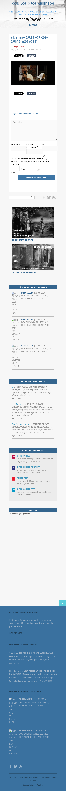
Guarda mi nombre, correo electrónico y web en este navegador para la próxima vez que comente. (30, 161)
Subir (62, 603)
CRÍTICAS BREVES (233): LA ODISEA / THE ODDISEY (30, 425)
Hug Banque (17, 404)
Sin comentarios (35, 49)
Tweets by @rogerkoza (19, 513)
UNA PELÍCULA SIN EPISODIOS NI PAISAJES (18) (28, 405)
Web (44, 144)
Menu (33, 25)
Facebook (44, 197)
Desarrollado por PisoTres (33, 785)
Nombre (15, 144)
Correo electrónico (32, 145)
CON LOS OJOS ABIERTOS (33, 3)
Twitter (49, 197)
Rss (54, 197)
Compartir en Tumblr (31, 55)
